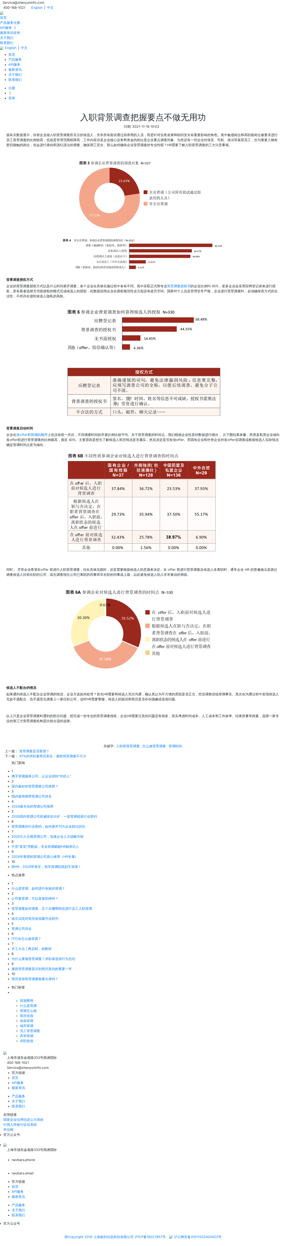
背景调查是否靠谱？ (34, 751)
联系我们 (6, 43)
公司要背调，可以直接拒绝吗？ (35, 898)
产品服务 (6, 23)
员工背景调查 (30, 1031)
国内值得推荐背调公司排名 (32, 796)
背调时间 (175, 746)
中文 (50, 7)
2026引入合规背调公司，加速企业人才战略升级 (48, 836)
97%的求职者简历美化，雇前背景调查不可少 (52, 756)
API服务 (6, 28)
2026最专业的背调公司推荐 (32, 806)
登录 (16, 33)
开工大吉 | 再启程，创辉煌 (32, 949)
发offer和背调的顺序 (32, 435)
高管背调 (26, 1036)
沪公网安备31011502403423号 (198, 1237)
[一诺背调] (1, 12)
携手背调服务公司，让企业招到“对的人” (41, 776)
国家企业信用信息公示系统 (23, 1119)
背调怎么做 (28, 1011)
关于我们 (6, 38)
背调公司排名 (22, 928)
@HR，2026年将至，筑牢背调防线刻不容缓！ (46, 867)
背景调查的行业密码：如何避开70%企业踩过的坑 (48, 826)
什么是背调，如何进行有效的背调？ (38, 888)
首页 (3, 17)
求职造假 (26, 1041)
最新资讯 (6, 33)
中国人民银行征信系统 (20, 1124)
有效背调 (26, 1021)
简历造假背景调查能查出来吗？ (35, 979)
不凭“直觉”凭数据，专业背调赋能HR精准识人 (45, 846)
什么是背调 (28, 1006)
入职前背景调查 (128, 746)
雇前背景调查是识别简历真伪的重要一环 (42, 969)
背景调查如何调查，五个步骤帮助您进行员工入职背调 (52, 908)
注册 (16, 23)
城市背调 (26, 1026)
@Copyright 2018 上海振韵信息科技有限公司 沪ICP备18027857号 (115, 1237)
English (37, 7)
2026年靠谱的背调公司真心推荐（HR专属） (45, 856)
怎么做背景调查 (154, 746)
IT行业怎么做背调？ (26, 939)
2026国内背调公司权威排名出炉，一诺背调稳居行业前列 (54, 816)
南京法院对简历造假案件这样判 (35, 918)
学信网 (8, 1129)
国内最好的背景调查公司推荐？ (35, 786)
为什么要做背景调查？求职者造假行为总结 (43, 959)
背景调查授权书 (179, 286)
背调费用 (26, 1001)
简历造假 (26, 1016)
